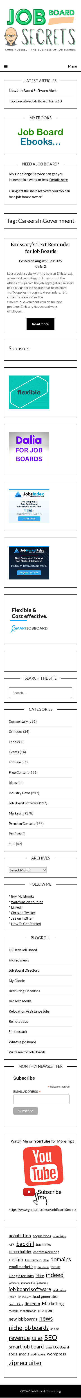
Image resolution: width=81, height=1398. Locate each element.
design (16, 1259)
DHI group (33, 1260)
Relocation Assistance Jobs (29, 1011)
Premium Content (22, 823)
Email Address (27, 1092)
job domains (59, 1290)
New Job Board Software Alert (32, 90)
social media (19, 1354)
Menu (72, 66)
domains (60, 1259)
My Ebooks (17, 981)
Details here (58, 179)
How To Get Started (26, 924)
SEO (12, 844)
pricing (54, 1328)
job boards (42, 1282)
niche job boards (29, 1327)
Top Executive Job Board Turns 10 (35, 101)
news (46, 1318)
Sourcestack (18, 1031)
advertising (59, 1236)
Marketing (17, 813)
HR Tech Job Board (23, 950)
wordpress (56, 1353)
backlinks (43, 1244)
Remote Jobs (18, 1021)
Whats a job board (22, 1042)
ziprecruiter (25, 1362)
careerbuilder (20, 1251)
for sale (55, 1267)
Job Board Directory (24, 970)
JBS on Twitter (22, 918)
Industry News (19, 793)
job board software (30, 1289)
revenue (19, 1337)
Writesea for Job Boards (27, 1052)
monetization (28, 1310)
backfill (25, 1243)
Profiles (15, 834)
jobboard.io (28, 1283)
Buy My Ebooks (22, 896)
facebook (43, 1267)
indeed (55, 1274)
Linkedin (17, 907)
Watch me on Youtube (27, 902)
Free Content (19, 772)
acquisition (20, 1235)
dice (46, 1260)
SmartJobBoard (57, 1347)
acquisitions (42, 1236)
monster (45, 1310)
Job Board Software (23, 803)
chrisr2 (40, 266)
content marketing (46, 1252)
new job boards (23, 1318)
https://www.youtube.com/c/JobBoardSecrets (42, 1210)
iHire (40, 1275)
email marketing (22, 1266)
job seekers (24, 1296)
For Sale (15, 762)
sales (37, 1338)
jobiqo (12, 1296)
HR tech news (19, 960)
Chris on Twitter (23, 913)
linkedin (32, 1303)
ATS (12, 1244)
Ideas (13, 782)
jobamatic (14, 1282)
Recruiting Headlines (24, 991)
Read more (40, 324)
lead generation (46, 1296)
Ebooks (14, 742)
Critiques (15, 731)
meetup (13, 1310)
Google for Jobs (21, 1276)
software (38, 1354)
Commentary (18, 721)
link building (16, 1304)
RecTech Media (20, 1001)
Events (14, 752)
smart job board (26, 1347)
